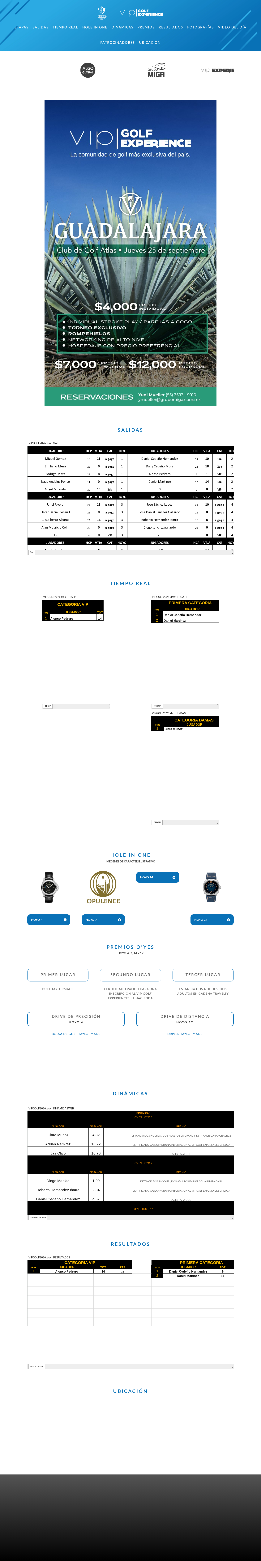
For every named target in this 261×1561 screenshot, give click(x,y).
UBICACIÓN (150, 42)
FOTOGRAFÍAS (200, 27)
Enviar (220, 1545)
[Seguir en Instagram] (47, 1498)
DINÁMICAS (122, 27)
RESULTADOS (171, 27)
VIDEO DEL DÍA (232, 27)
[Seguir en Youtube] (56, 1498)
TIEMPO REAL (65, 27)
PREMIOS (146, 27)
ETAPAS (21, 27)
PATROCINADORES (117, 42)
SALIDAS (41, 27)
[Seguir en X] (39, 1498)
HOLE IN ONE (94, 27)
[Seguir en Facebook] (30, 1498)
